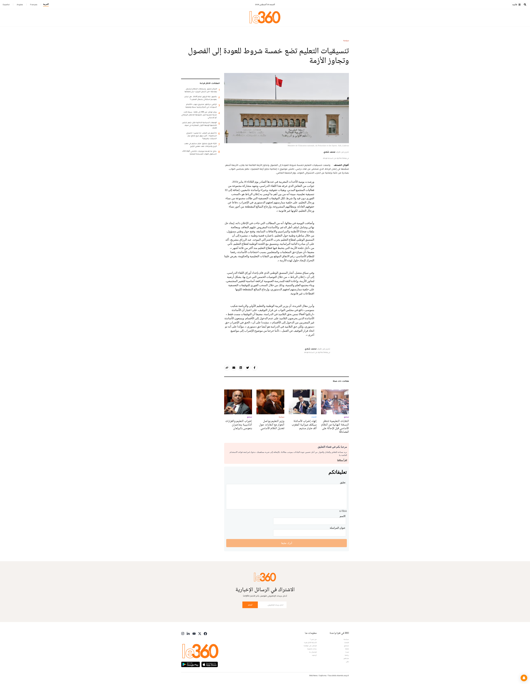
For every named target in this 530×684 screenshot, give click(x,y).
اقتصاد (346, 642)
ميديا (347, 652)
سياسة (346, 41)
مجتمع (346, 646)
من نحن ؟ (313, 639)
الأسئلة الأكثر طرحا (310, 642)
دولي (347, 661)
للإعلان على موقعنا (310, 646)
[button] (524, 678)
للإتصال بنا (313, 652)
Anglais (20, 4)
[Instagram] (182, 633)
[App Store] (209, 664)
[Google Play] (190, 664)
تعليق (342, 482)
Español (6, 4)
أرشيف (314, 655)
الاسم (342, 516)
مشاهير (346, 658)
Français (33, 4)
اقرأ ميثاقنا (342, 460)
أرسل (250, 605)
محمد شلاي (329, 152)
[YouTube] (194, 633)
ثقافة (347, 649)
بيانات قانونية (312, 649)
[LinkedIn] (188, 633)
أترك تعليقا (286, 543)
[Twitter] (199, 633)
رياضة (347, 655)
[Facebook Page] (205, 633)
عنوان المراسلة (337, 527)
